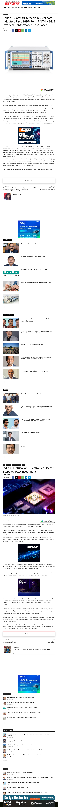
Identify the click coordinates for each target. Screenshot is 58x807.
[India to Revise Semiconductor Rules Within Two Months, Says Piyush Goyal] (11, 286)
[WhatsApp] (22, 30)
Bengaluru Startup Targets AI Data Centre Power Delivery (32, 393)
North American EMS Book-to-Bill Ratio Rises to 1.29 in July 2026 (33, 295)
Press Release (5, 14)
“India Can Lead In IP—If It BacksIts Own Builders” (30, 432)
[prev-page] (4, 307)
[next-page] (6, 307)
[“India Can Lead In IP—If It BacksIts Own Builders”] (11, 436)
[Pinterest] (19, 30)
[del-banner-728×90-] (29, 806)
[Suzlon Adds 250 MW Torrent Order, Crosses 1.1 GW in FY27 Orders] (11, 273)
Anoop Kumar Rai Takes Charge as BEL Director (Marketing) (32, 243)
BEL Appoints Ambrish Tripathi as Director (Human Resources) (33, 256)
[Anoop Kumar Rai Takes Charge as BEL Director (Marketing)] (11, 248)
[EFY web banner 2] (38, 4)
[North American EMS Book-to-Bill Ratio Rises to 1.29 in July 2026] (11, 299)
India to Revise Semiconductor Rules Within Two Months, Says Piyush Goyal (36, 282)
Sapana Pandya (7, 28)
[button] (53, 7)
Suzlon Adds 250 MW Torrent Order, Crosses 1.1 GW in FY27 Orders (34, 269)
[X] (16, 30)
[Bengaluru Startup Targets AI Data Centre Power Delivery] (11, 398)
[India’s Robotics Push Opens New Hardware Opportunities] (11, 348)
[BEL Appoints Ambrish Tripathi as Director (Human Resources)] (11, 261)
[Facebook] (13, 30)
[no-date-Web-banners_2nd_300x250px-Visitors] (29, 144)
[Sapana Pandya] (7, 196)
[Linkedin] (26, 30)
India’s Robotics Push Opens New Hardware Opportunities (32, 344)
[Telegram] (29, 30)
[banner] (29, 238)
